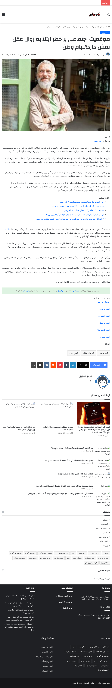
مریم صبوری (101, 54)
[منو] (3, 15)
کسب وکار (104, 541)
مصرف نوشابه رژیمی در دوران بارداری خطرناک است (58, 428)
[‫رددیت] (53, 365)
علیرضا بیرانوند (103, 558)
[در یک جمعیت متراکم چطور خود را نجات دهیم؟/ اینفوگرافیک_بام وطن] (102, 486)
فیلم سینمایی (90, 558)
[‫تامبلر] (66, 365)
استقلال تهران (94, 553)
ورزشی (76, 290)
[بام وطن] (95, 14)
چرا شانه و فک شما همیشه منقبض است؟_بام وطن (82, 202)
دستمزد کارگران (15, 553)
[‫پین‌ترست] (60, 365)
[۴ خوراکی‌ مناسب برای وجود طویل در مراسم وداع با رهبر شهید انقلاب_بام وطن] (102, 499)
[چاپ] (33, 365)
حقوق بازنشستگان (45, 553)
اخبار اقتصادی (104, 316)
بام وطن (97, 140)
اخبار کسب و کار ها (44, 656)
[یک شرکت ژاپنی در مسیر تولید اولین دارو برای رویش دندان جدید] (18, 413)
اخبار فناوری (104, 336)
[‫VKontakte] (46, 365)
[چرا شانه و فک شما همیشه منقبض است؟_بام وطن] (102, 452)
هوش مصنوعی (45, 558)
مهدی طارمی (58, 558)
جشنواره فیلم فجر (61, 553)
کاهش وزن (104, 563)
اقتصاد (105, 520)
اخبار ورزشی (47, 647)
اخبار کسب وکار (103, 330)
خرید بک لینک (68, 608)
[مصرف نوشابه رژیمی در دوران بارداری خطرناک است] (56, 413)
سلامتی (7, 229)
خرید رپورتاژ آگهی (66, 602)
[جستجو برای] (108, 15)
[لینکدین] (73, 365)
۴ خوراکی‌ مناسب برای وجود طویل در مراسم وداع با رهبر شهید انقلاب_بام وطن (70, 219)
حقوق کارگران (30, 553)
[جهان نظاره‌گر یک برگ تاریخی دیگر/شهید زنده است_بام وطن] (102, 464)
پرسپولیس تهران (19, 558)
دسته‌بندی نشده (102, 528)
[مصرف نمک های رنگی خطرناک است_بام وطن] (102, 477)
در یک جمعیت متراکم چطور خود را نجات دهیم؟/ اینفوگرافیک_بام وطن (74, 214)
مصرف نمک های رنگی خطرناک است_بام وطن (84, 210)
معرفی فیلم (77, 558)
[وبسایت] (90, 381)
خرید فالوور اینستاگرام (101, 579)
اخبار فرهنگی (104, 323)
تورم (73, 553)
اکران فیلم (82, 553)
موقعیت (73, 353)
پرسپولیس (32, 558)
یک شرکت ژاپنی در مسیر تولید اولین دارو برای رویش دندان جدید (19, 428)
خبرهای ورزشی (103, 302)
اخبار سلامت (47, 666)
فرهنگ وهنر (103, 537)
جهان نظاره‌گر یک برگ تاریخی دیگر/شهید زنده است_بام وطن (78, 206)
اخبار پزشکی (104, 309)
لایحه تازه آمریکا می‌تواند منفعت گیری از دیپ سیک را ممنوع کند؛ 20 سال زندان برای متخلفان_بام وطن (93, 429)
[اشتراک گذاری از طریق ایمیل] (40, 365)
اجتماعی (102, 353)
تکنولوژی (99, 27)
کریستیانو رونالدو (91, 563)
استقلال (105, 553)
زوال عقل (87, 353)
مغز (68, 558)
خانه (106, 27)
